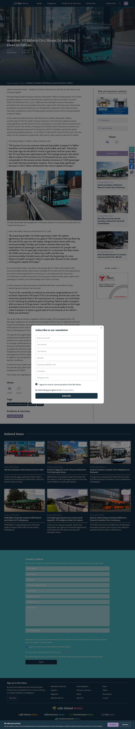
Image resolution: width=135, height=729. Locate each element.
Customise (125, 725)
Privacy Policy (67, 390)
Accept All (113, 725)
